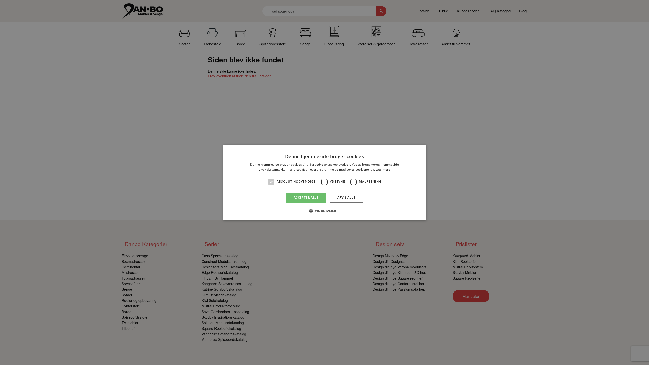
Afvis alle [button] (346, 197)
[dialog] (324, 182)
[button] (324, 211)
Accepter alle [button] (306, 197)
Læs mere (383, 170)
